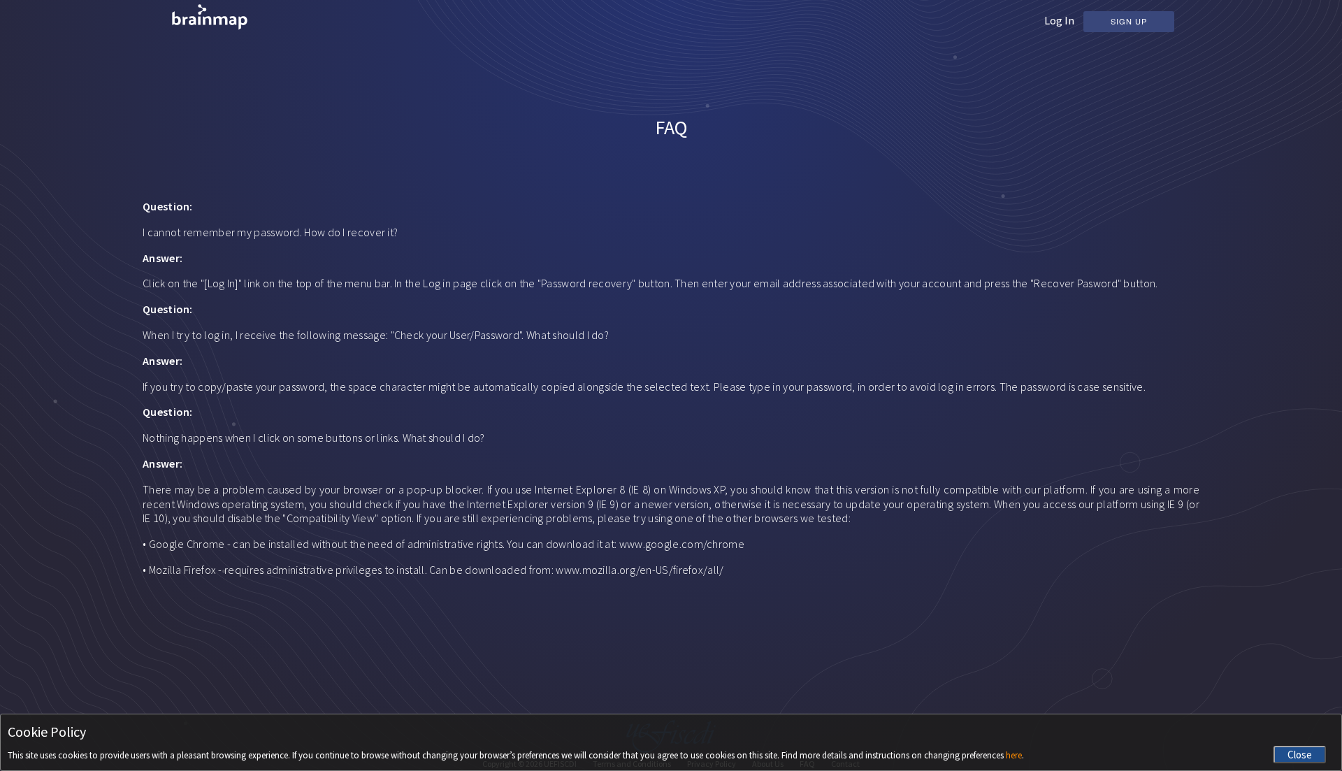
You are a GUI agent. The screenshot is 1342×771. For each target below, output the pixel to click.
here (1014, 755)
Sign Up (1129, 21)
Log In (1059, 20)
